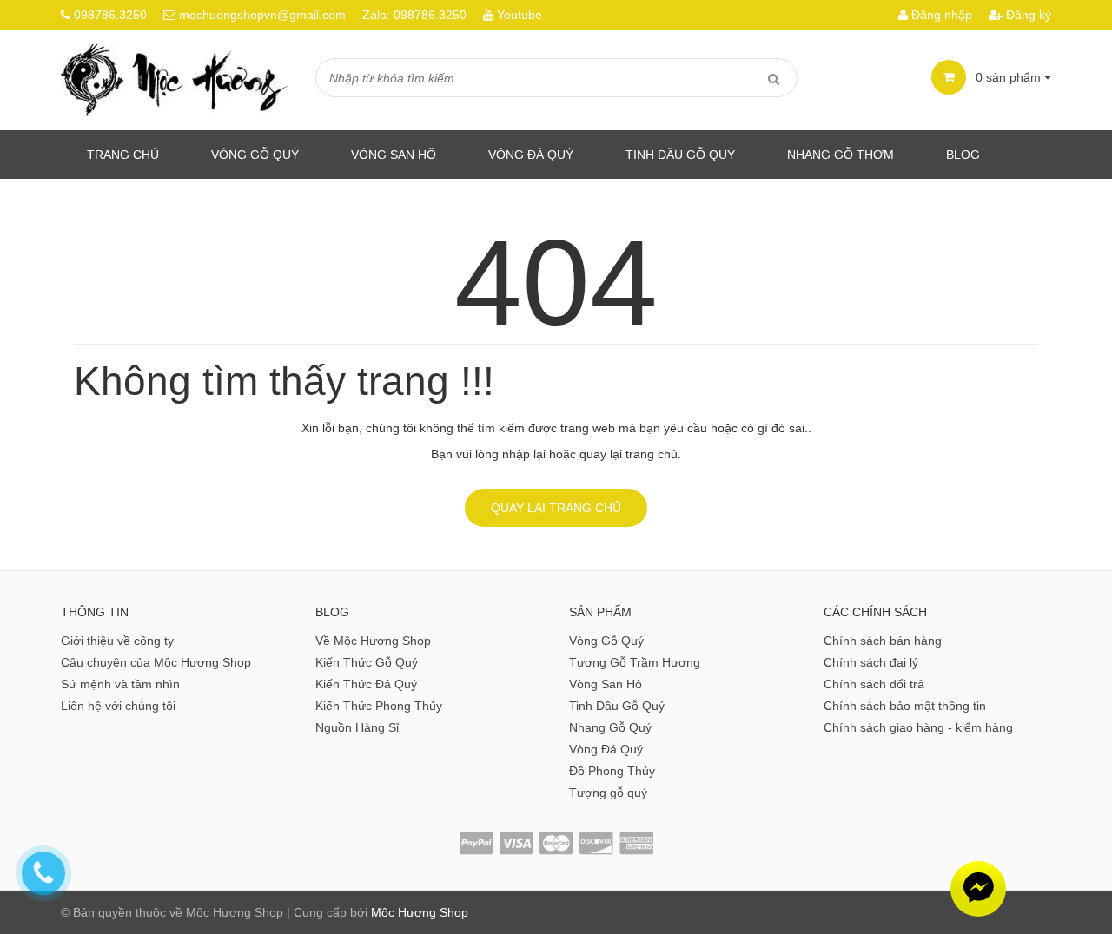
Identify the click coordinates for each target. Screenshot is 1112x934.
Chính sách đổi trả (874, 684)
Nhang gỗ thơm (840, 154)
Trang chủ (123, 154)
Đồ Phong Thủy (612, 771)
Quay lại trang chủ (556, 508)
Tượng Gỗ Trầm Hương (634, 662)
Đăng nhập (940, 15)
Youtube (519, 15)
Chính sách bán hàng (883, 641)
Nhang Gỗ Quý (610, 727)
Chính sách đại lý (871, 662)
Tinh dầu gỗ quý (680, 154)
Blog (963, 154)
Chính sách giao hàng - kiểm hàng (918, 727)
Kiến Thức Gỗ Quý (366, 662)
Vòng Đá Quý (530, 154)
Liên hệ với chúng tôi (118, 706)
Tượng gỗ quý (608, 792)
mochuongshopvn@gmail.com (262, 15)
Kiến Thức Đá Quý (366, 684)
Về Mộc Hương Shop (373, 641)
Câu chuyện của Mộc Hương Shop (156, 662)
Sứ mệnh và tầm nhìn (120, 684)
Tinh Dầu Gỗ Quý (617, 706)
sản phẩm (1010, 77)
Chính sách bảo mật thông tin (905, 706)
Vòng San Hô (393, 154)
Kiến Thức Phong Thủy (378, 706)
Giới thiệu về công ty (117, 641)
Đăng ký (1027, 15)
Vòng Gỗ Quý (255, 154)
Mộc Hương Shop (419, 912)
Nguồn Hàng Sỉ (357, 727)
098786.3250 (110, 15)
